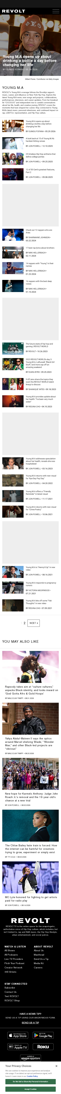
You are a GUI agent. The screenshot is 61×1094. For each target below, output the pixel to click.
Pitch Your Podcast (15, 963)
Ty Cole (11, 857)
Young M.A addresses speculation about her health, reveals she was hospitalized (41, 461)
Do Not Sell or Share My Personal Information (30, 1082)
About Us (39, 950)
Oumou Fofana (36, 131)
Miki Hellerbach (37, 253)
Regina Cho (34, 406)
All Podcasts (11, 954)
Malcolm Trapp (15, 698)
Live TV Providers (14, 959)
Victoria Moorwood (39, 590)
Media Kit (39, 963)
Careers (38, 967)
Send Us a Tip (41, 959)
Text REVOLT (12, 996)
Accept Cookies (31, 1089)
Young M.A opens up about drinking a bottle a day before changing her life (38, 123)
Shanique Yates (36, 389)
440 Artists (10, 971)
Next (33, 623)
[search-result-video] (13, 348)
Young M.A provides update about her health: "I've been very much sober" (41, 399)
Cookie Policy (32, 1076)
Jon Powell (35, 146)
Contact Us (11, 991)
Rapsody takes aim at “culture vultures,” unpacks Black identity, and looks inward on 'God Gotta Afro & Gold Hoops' (31, 690)
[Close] (56, 1066)
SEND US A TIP (30, 1022)
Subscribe (10, 987)
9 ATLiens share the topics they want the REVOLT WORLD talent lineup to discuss (40, 382)
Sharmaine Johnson (39, 237)
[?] (13, 126)
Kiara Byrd (34, 372)
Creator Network (13, 967)
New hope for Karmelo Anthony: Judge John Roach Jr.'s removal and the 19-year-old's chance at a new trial (31, 797)
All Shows (10, 950)
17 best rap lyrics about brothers (40, 248)
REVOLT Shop (12, 1000)
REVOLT (32, 351)
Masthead (39, 954)
